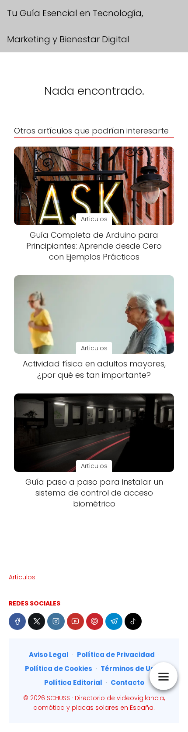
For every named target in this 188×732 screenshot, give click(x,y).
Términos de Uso (130, 668)
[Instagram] (55, 621)
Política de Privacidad (116, 654)
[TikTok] (133, 621)
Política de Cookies (58, 668)
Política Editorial (73, 682)
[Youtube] (75, 621)
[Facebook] (17, 621)
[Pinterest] (94, 621)
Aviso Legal (49, 654)
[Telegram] (113, 621)
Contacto (127, 682)
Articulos (22, 577)
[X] (36, 621)
